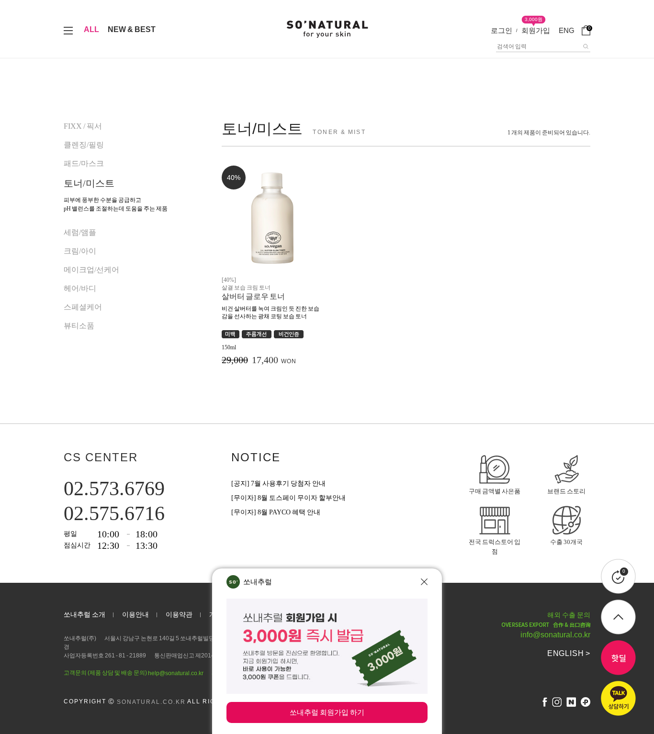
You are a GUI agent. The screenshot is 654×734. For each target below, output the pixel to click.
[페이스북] (544, 702)
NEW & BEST (132, 29)
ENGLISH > (568, 653)
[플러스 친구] (585, 702)
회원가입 (535, 30)
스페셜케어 (83, 307)
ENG (567, 30)
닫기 (424, 582)
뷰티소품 (79, 326)
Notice (256, 457)
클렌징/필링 (84, 145)
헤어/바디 (80, 288)
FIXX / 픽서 (83, 126)
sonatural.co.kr (151, 702)
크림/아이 (80, 251)
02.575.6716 (114, 513)
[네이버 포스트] (571, 702)
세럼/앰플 (80, 232)
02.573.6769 (114, 489)
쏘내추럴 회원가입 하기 (327, 712)
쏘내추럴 (257, 582)
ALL (91, 29)
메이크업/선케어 (91, 270)
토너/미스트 (89, 183)
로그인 (501, 30)
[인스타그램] (557, 702)
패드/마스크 (84, 163)
